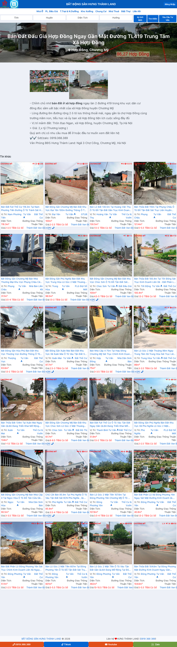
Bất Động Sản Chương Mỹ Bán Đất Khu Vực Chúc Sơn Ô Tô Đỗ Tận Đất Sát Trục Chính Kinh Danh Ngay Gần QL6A (110, 280)
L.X (163, 523)
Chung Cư (100, 11)
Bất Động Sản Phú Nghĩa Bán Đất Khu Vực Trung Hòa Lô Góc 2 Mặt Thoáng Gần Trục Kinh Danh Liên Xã (65, 280)
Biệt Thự (126, 11)
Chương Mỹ (6, 164)
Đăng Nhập (170, 4)
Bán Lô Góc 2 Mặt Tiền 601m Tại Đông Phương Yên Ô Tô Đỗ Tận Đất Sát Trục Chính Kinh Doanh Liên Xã (65, 568)
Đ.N (80, 236)
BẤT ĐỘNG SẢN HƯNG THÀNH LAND (41, 638)
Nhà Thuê (114, 11)
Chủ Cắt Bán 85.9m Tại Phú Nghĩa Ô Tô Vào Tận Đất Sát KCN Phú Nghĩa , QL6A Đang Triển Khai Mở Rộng (66, 496)
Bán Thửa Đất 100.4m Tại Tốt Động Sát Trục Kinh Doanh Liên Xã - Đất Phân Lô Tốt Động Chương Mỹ (155, 280)
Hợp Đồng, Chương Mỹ (90, 50)
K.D (161, 164)
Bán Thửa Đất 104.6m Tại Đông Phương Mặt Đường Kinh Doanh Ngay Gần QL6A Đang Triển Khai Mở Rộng (155, 568)
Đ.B (167, 236)
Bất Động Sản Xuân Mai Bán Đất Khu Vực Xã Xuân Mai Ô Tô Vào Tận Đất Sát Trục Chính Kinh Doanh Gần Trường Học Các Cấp (66, 352)
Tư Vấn (70, 214)
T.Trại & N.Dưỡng (69, 11)
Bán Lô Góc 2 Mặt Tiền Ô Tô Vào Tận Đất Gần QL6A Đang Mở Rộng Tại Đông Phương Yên (111, 568)
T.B (35, 164)
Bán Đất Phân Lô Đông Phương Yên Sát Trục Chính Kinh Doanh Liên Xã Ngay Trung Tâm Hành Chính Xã (21, 568)
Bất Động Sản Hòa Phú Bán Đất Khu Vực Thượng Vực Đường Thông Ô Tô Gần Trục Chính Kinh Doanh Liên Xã (20, 352)
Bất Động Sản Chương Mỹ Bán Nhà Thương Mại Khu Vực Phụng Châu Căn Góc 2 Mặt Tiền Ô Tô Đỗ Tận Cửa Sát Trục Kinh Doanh (21, 280)
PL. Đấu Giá (51, 11)
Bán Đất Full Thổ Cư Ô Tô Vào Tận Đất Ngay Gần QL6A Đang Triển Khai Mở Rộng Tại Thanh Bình (110, 424)
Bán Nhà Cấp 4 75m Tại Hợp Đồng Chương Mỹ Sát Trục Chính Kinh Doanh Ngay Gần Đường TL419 (110, 352)
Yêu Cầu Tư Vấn (167, 18)
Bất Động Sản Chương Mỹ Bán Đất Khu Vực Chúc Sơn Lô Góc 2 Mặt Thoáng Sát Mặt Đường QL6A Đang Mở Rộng (65, 424)
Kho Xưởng (87, 11)
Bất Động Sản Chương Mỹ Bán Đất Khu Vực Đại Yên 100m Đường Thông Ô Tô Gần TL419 (65, 208)
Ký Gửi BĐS (140, 18)
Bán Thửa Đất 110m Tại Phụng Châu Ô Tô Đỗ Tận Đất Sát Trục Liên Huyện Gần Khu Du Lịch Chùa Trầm (154, 208)
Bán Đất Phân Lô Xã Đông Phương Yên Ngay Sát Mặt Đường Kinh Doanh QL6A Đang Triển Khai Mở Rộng (155, 496)
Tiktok (67, 644)
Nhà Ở (40, 11)
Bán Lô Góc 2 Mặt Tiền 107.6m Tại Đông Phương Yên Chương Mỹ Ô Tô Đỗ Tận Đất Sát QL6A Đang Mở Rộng (110, 496)
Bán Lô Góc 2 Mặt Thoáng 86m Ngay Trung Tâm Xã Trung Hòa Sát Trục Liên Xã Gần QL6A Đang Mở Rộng (154, 352)
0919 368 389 (147, 638)
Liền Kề (136, 11)
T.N (167, 164)
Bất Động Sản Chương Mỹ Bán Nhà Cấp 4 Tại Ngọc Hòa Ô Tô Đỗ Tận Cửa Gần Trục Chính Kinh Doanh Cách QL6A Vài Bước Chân (22, 496)
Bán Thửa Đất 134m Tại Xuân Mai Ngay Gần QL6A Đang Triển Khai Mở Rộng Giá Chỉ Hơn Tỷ (21, 424)
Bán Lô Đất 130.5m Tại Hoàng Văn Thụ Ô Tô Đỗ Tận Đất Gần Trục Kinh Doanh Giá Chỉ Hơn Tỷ (110, 208)
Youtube (112, 644)
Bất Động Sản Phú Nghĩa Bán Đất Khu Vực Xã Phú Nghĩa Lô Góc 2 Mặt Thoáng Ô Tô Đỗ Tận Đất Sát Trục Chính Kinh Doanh (154, 424)
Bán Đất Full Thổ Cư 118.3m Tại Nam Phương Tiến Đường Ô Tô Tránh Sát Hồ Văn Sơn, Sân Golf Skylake (21, 208)
